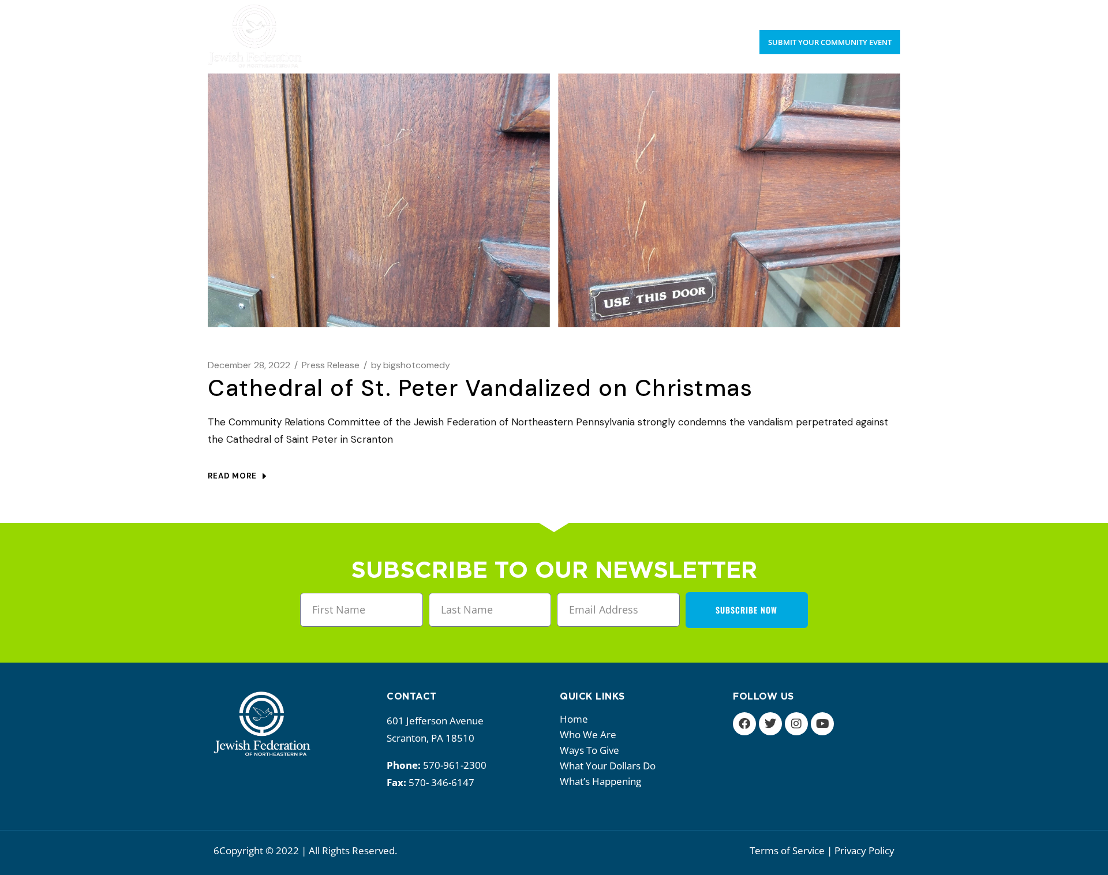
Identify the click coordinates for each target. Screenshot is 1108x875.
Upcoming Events (815, 11)
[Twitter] (770, 723)
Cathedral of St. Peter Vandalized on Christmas (480, 388)
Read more (232, 476)
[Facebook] (744, 723)
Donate (883, 11)
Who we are (588, 734)
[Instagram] (796, 723)
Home (574, 719)
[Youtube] (822, 723)
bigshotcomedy (410, 365)
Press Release (331, 365)
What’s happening (600, 781)
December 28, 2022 (249, 365)
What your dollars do (608, 765)
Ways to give (589, 750)
